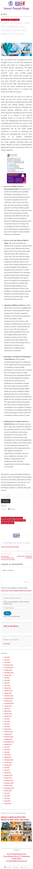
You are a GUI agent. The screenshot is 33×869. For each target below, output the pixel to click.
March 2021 (7, 772)
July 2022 (7, 747)
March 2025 (7, 688)
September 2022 (9, 742)
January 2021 (8, 778)
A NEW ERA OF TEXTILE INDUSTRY (24, 555)
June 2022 (7, 749)
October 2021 (8, 762)
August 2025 (8, 675)
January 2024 (8, 713)
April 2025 (7, 685)
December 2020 (8, 780)
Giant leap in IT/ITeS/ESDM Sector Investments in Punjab (8, 556)
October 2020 (8, 785)
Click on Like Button (11, 626)
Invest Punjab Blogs (16, 8)
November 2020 (8, 783)
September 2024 (9, 703)
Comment (26, 582)
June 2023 (7, 721)
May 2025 (7, 683)
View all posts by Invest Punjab (10, 547)
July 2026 (7, 657)
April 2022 (7, 754)
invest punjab (21, 520)
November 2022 (8, 737)
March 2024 (7, 711)
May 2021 (7, 770)
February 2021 (8, 775)
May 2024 (7, 708)
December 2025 (8, 665)
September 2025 (9, 672)
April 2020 (7, 801)
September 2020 (9, 788)
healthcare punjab (8, 520)
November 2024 (8, 698)
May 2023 (7, 724)
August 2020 (8, 790)
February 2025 (8, 690)
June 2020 (7, 796)
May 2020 (7, 798)
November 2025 (8, 667)
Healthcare (18, 518)
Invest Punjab (15, 19)
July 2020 (7, 793)
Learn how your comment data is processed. (16, 590)
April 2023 (7, 726)
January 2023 (8, 734)
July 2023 (7, 719)
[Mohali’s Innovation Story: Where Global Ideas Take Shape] (16, 841)
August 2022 (8, 744)
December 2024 (8, 695)
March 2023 (7, 729)
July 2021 (7, 767)
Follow (7, 613)
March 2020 (7, 803)
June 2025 (7, 680)
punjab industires (8, 523)
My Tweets (7, 643)
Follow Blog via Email (12, 598)
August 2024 (8, 706)
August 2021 (8, 765)
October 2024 (8, 701)
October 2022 (8, 739)
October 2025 (8, 670)
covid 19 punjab (7, 518)
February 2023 (8, 731)
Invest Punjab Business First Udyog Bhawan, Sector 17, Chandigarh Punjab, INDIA (16, 856)
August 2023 (8, 716)
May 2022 (7, 752)
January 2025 (8, 693)
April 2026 (7, 662)
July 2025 (7, 678)
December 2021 (8, 760)
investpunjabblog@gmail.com (16, 861)
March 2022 (7, 757)
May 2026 (7, 660)
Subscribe (5, 501)
